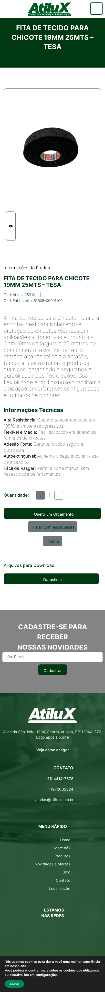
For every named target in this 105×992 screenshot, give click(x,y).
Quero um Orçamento (54, 514)
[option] (11, 226)
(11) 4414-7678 (59, 778)
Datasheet (52, 579)
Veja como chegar (52, 750)
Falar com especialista (53, 527)
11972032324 (61, 789)
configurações (46, 975)
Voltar (53, 541)
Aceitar (14, 984)
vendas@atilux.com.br (53, 799)
